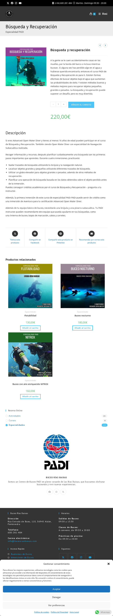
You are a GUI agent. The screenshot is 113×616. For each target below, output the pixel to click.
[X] (63, 492)
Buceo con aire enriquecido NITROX (30, 384)
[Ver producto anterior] (100, 45)
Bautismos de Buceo (21, 554)
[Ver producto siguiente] (105, 45)
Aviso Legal (74, 612)
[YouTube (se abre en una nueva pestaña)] (20, 3)
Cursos (12, 420)
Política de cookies (41, 612)
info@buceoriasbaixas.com (22, 541)
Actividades (15, 416)
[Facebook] (50, 492)
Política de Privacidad (59, 612)
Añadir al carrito (81, 104)
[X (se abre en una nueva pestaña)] (8, 3)
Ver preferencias (56, 605)
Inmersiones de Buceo (22, 557)
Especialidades (30, 312)
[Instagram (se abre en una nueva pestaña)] (16, 3)
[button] (108, 563)
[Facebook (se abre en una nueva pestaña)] (12, 3)
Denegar (56, 597)
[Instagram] (56, 492)
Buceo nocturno (83, 315)
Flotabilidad (30, 315)
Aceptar (56, 589)
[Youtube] (90, 557)
